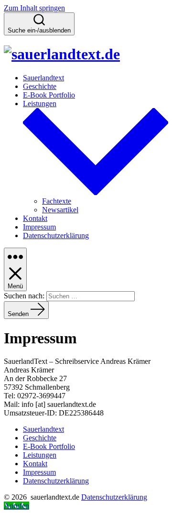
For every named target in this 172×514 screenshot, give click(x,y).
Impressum (39, 227)
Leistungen (39, 455)
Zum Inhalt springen (34, 8)
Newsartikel (60, 210)
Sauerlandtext (43, 78)
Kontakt (35, 218)
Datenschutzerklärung (56, 235)
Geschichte (39, 86)
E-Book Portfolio (49, 95)
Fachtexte (56, 201)
